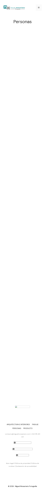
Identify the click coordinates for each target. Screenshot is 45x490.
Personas (16, 428)
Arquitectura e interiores (18, 424)
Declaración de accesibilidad (26, 466)
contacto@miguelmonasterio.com (17, 434)
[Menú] (39, 7)
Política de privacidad (22, 463)
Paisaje (35, 424)
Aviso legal (10, 463)
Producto (28, 428)
